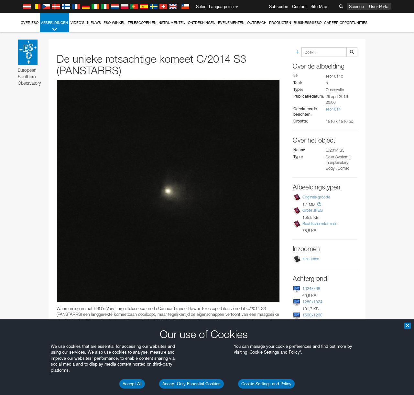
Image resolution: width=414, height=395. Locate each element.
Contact (299, 6)
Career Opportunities (345, 22)
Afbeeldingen (54, 22)
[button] (319, 204)
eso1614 (333, 109)
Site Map (318, 6)
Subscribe (278, 6)
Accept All (132, 383)
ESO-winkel (114, 22)
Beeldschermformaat (319, 223)
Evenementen (231, 22)
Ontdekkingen (201, 22)
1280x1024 (312, 301)
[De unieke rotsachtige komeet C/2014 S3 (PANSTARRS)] (168, 191)
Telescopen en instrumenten (156, 22)
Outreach (257, 22)
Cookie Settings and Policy (266, 383)
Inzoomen (310, 258)
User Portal (379, 6)
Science (356, 6)
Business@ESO (307, 22)
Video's (77, 22)
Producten (280, 22)
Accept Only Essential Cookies (191, 383)
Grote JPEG (312, 210)
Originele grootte (316, 197)
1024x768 (311, 288)
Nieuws (94, 22)
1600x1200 (312, 315)
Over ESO (29, 22)
